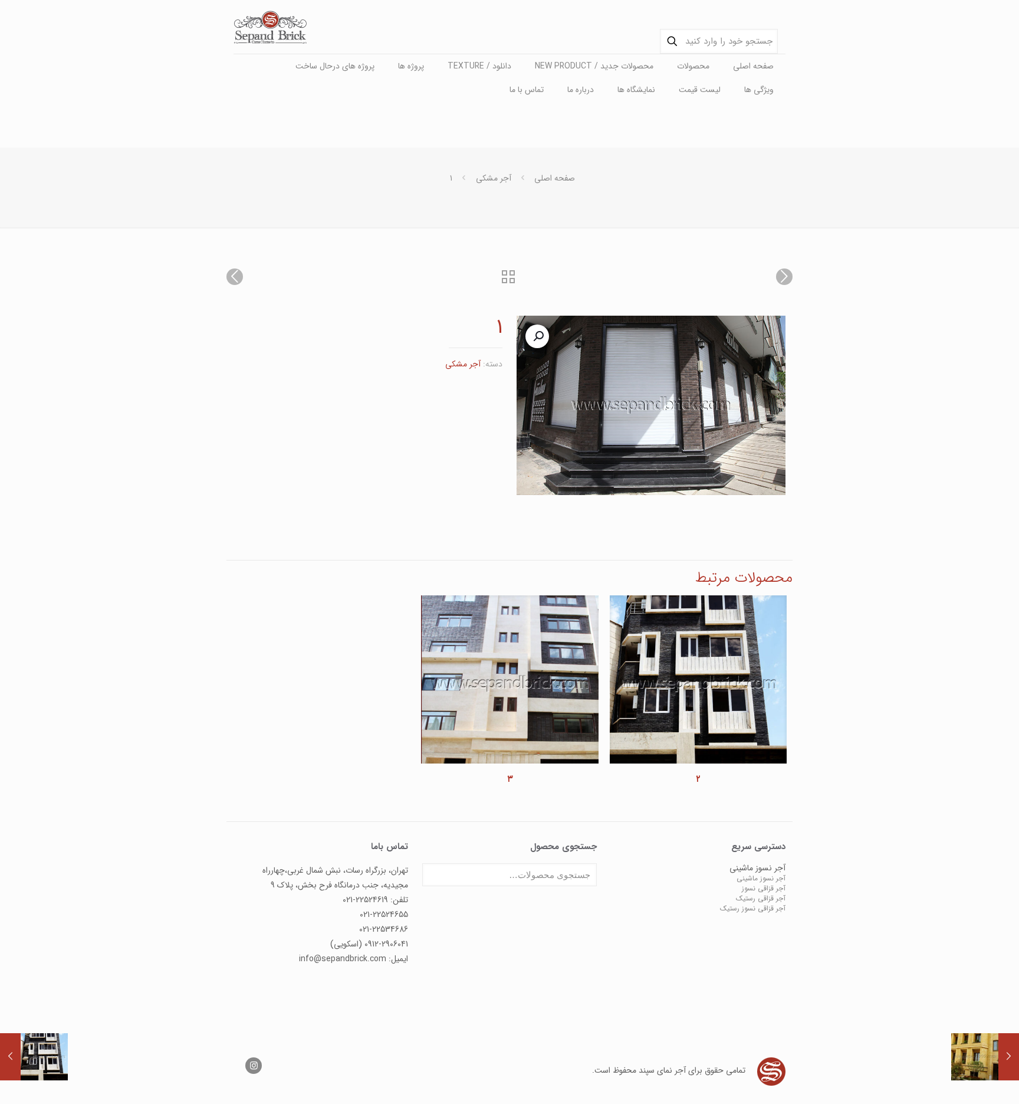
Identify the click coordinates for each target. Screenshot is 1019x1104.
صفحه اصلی (554, 178)
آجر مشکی (493, 178)
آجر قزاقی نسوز (763, 888)
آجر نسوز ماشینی (761, 878)
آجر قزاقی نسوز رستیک (752, 908)
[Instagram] (253, 1066)
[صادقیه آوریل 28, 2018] (985, 1056)
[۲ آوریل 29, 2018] (34, 1056)
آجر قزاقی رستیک (760, 898)
